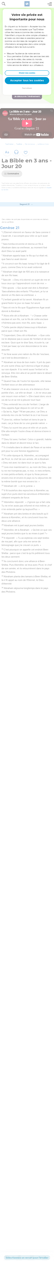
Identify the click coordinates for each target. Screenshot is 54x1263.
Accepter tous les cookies (27, 80)
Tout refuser (27, 88)
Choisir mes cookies (27, 73)
